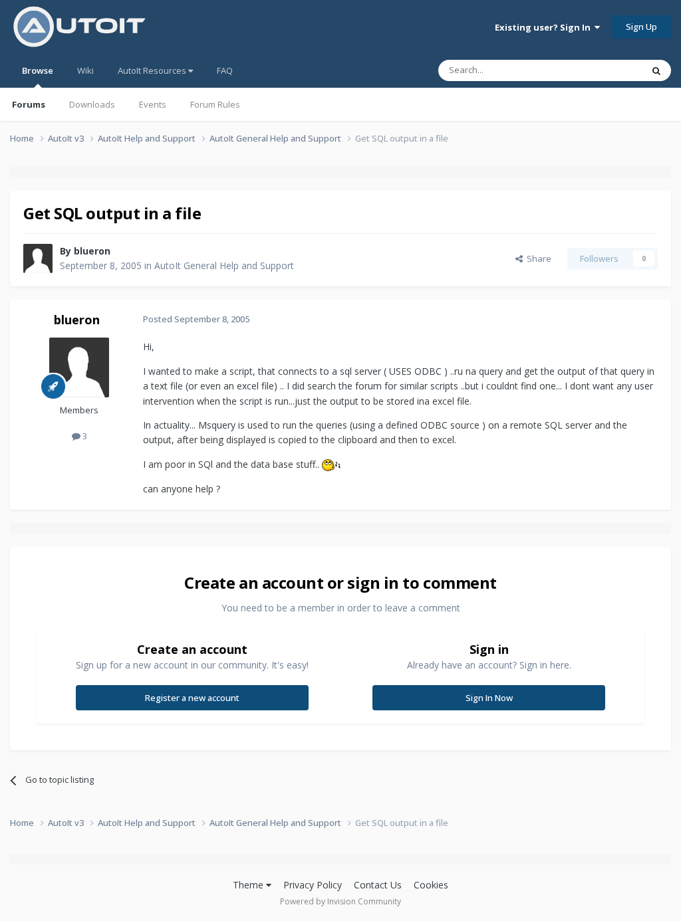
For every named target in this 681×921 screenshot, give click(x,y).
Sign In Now (489, 698)
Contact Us (378, 884)
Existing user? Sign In (545, 27)
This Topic (604, 70)
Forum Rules (215, 104)
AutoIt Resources (153, 70)
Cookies (431, 884)
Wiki (85, 70)
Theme (249, 884)
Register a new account (192, 698)
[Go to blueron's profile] (38, 258)
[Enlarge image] (331, 464)
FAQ (225, 70)
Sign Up (641, 27)
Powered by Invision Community (340, 901)
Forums (28, 104)
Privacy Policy (312, 884)
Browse (37, 70)
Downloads (92, 104)
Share (537, 258)
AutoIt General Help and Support (224, 265)
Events (152, 104)
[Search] (656, 70)
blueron (92, 251)
